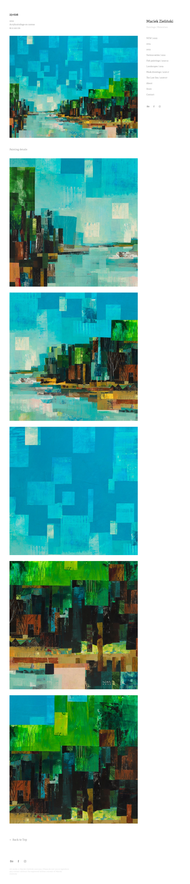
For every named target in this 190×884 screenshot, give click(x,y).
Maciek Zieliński (159, 21)
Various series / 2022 (156, 55)
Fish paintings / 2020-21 (157, 60)
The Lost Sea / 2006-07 (156, 77)
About (149, 83)
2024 (148, 43)
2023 (148, 49)
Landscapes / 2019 (154, 66)
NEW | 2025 (151, 38)
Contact (150, 94)
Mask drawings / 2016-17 (157, 72)
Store (149, 89)
